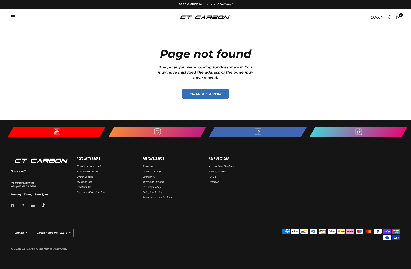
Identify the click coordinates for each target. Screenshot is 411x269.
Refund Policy (152, 171)
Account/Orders (88, 158)
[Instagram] (25, 205)
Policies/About (153, 158)
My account (84, 181)
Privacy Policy (152, 187)
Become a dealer (88, 171)
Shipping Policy (153, 192)
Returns (148, 166)
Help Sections (219, 158)
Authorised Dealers (221, 166)
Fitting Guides (218, 171)
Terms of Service (153, 181)
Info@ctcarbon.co (22, 182)
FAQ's (212, 176)
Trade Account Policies (158, 197)
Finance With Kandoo (91, 192)
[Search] (390, 17)
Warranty (149, 176)
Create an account (89, 166)
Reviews (214, 181)
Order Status (85, 176)
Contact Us (84, 187)
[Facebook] (15, 205)
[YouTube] (36, 206)
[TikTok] (46, 205)
